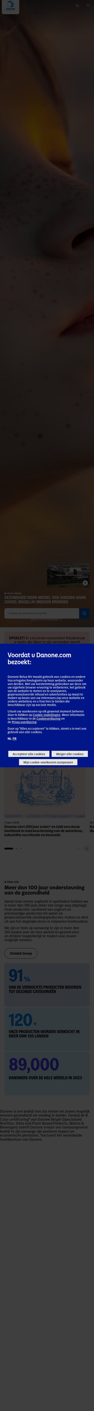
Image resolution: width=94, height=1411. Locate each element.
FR (14, 738)
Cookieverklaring (49, 718)
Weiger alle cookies (70, 754)
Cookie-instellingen (46, 715)
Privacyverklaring (24, 722)
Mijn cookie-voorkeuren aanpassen (48, 762)
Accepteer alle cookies (29, 754)
